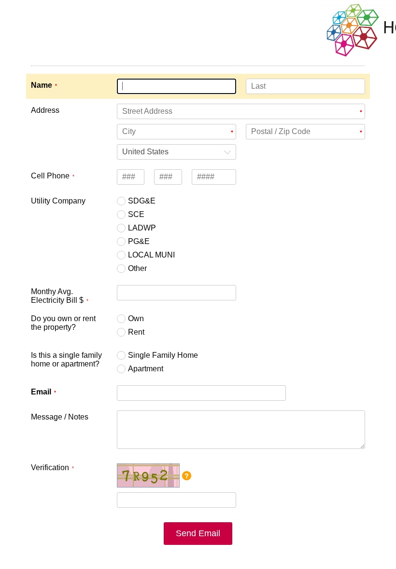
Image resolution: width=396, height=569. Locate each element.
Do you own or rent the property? (63, 322)
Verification (50, 467)
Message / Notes (59, 417)
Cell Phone (50, 176)
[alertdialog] (198, 37)
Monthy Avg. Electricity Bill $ (57, 295)
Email (41, 392)
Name (41, 85)
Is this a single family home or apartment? (66, 359)
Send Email (198, 533)
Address (45, 110)
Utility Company (58, 201)
